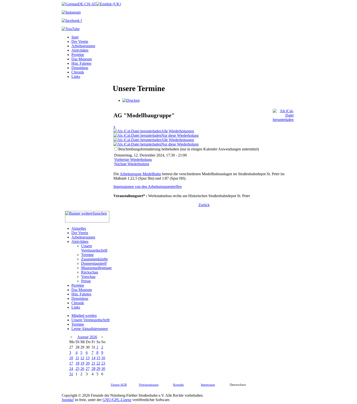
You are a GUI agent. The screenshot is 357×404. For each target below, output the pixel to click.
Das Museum (81, 59)
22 (98, 363)
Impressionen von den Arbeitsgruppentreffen (147, 186)
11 (77, 358)
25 (77, 369)
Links (75, 76)
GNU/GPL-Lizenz (116, 400)
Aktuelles (78, 228)
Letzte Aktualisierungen (89, 329)
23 (103, 363)
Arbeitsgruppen (83, 46)
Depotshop (79, 68)
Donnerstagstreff (94, 263)
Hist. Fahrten (81, 63)
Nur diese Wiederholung (180, 135)
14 (93, 358)
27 (88, 369)
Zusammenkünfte (94, 259)
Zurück (204, 205)
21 (93, 363)
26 (82, 369)
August (82, 337)
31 (71, 374)
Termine (87, 255)
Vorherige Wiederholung (133, 159)
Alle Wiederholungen (177, 131)
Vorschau (88, 277)
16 (103, 358)
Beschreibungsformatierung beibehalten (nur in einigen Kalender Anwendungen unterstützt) (188, 149)
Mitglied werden (84, 315)
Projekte (77, 55)
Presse (86, 281)
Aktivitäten (79, 50)
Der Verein (79, 41)
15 (98, 358)
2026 (93, 337)
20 (88, 363)
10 (71, 358)
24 (71, 369)
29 (98, 369)
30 (103, 369)
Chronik (77, 72)
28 (93, 369)
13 (88, 358)
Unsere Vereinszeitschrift (94, 248)
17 (71, 363)
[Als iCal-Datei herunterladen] (283, 114)
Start (74, 37)
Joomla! (68, 400)
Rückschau (89, 272)
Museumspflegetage (96, 268)
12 (82, 358)
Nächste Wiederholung (131, 164)
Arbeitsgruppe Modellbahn (140, 174)
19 (82, 363)
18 (77, 363)
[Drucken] (131, 100)
